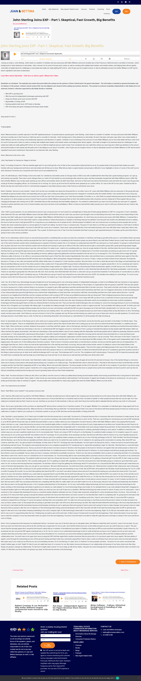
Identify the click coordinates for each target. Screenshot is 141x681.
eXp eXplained (53, 9)
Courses (84, 9)
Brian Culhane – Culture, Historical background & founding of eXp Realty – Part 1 (108, 607)
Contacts (107, 13)
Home (44, 9)
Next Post (125, 570)
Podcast (92, 9)
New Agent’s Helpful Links (70, 9)
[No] (139, 678)
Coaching (100, 9)
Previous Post (17, 570)
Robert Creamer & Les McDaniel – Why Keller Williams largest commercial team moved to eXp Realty (32, 608)
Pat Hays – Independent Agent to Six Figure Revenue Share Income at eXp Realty (70, 608)
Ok (117, 678)
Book (108, 9)
